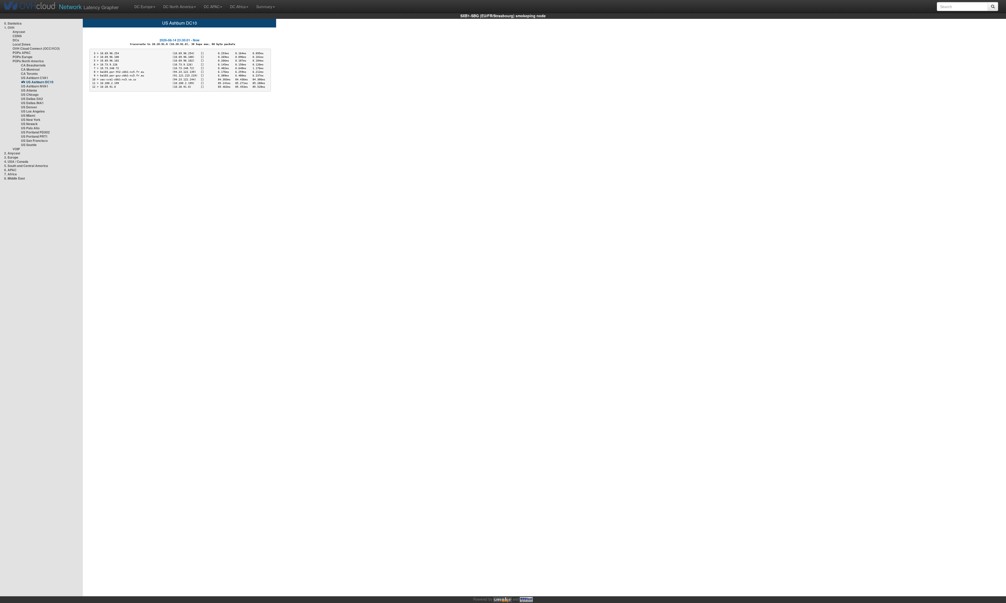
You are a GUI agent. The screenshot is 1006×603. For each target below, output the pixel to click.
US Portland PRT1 (34, 136)
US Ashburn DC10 (39, 82)
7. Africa (10, 174)
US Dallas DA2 (32, 98)
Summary (264, 6)
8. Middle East (14, 178)
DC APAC (212, 6)
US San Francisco (34, 140)
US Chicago (30, 94)
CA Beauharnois (33, 65)
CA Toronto (29, 73)
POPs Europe (22, 56)
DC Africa (238, 6)
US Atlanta (29, 90)
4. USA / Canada (16, 161)
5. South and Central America (26, 165)
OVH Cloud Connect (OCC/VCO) (36, 48)
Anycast (19, 31)
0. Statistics (13, 23)
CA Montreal (30, 69)
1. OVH (9, 27)
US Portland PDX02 (35, 132)
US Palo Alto (30, 128)
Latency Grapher (89, 6)
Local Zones (22, 44)
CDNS (17, 36)
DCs (16, 40)
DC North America (178, 6)
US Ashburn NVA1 (34, 86)
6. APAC (10, 170)
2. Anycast (12, 153)
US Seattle (29, 144)
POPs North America (28, 61)
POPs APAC (22, 52)
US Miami (28, 115)
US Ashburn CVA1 (34, 77)
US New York (30, 119)
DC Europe (143, 6)
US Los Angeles (33, 111)
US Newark (29, 123)
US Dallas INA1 (32, 102)
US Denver (29, 107)
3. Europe (11, 157)
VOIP (16, 149)
